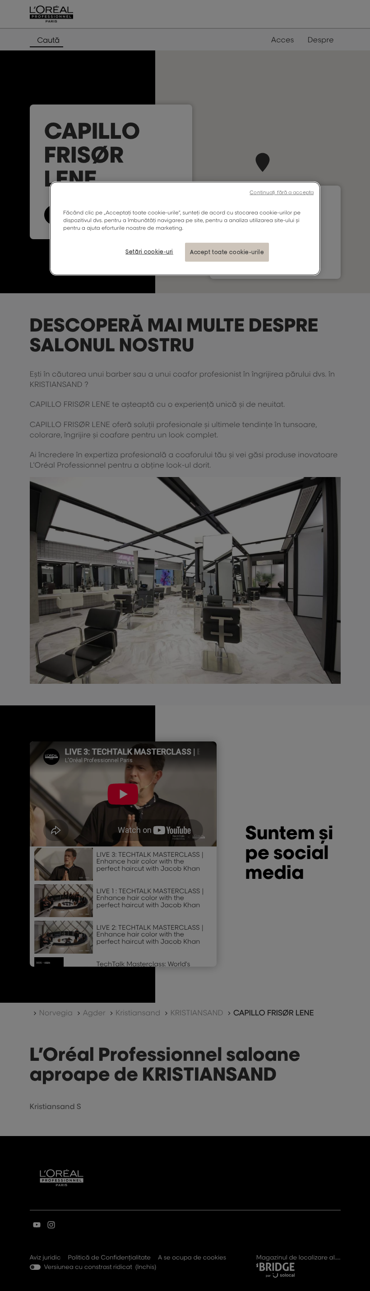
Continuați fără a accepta (282, 192)
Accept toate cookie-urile (227, 252)
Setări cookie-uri (149, 251)
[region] (185, 229)
